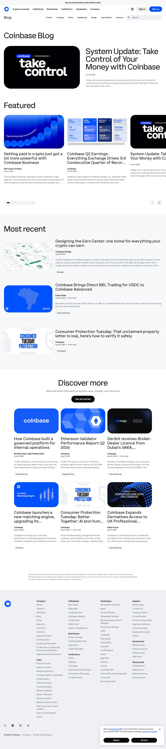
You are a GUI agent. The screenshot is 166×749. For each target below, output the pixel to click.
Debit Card (73, 624)
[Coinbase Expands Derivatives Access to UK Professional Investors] (129, 518)
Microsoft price (140, 673)
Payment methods (141, 624)
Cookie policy (43, 639)
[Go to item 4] (17, 202)
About (39, 605)
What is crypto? (44, 698)
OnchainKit (105, 642)
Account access (140, 628)
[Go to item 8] (29, 202)
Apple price (138, 669)
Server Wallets (107, 612)
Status (135, 636)
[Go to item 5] (20, 202)
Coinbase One (75, 612)
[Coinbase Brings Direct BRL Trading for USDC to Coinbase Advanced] (83, 299)
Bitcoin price (138, 645)
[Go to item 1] (8, 202)
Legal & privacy (43, 636)
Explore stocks (43, 667)
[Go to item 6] (23, 202)
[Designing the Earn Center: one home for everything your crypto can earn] (83, 256)
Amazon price (139, 677)
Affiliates (41, 612)
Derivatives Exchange (78, 673)
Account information (142, 620)
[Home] (6, 9)
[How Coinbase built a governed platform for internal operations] (36, 444)
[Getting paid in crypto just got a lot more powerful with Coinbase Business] (34, 155)
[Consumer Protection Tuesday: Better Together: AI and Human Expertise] (83, 518)
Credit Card (73, 620)
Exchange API (107, 669)
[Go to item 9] (32, 202)
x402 (102, 631)
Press (39, 620)
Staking (72, 662)
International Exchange (79, 669)
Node (103, 654)
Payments (73, 645)
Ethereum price (140, 649)
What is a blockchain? (46, 702)
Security (40, 624)
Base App (72, 608)
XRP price (137, 656)
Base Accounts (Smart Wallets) (111, 621)
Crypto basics (43, 679)
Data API (104, 646)
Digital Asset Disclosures (48, 654)
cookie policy (115, 729)
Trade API (105, 635)
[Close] (159, 729)
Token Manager (75, 649)
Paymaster (105, 638)
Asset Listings (75, 637)
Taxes (39, 717)
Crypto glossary (44, 686)
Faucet (103, 666)
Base (102, 608)
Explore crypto (43, 663)
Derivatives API (107, 681)
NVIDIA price (138, 666)
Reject (116, 740)
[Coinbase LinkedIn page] (13, 725)
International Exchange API (113, 673)
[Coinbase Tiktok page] (28, 725)
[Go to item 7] (26, 202)
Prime (71, 658)
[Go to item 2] (12, 202)
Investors (41, 628)
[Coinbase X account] (5, 725)
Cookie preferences (46, 643)
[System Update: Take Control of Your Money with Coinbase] (83, 67)
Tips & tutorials (44, 683)
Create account (139, 612)
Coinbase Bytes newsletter (49, 675)
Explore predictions (78, 628)
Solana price (138, 653)
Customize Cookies (149, 731)
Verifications (106, 650)
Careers (40, 608)
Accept (144, 740)
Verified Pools (75, 677)
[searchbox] (147, 17)
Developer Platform (110, 605)
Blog (38, 616)
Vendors (40, 632)
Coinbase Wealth (76, 616)
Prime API (105, 677)
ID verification (139, 616)
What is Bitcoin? (44, 694)
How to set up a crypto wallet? (47, 707)
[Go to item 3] (15, 202)
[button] (38, 9)
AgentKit (104, 658)
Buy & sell (73, 605)
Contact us (137, 608)
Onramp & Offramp (109, 627)
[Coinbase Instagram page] (20, 725)
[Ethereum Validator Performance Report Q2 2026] (83, 444)
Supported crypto (141, 632)
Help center (138, 605)
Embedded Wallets (109, 616)
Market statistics (44, 671)
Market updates (44, 690)
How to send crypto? (46, 713)
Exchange (73, 666)
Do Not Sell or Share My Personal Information (48, 649)
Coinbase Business (77, 641)
